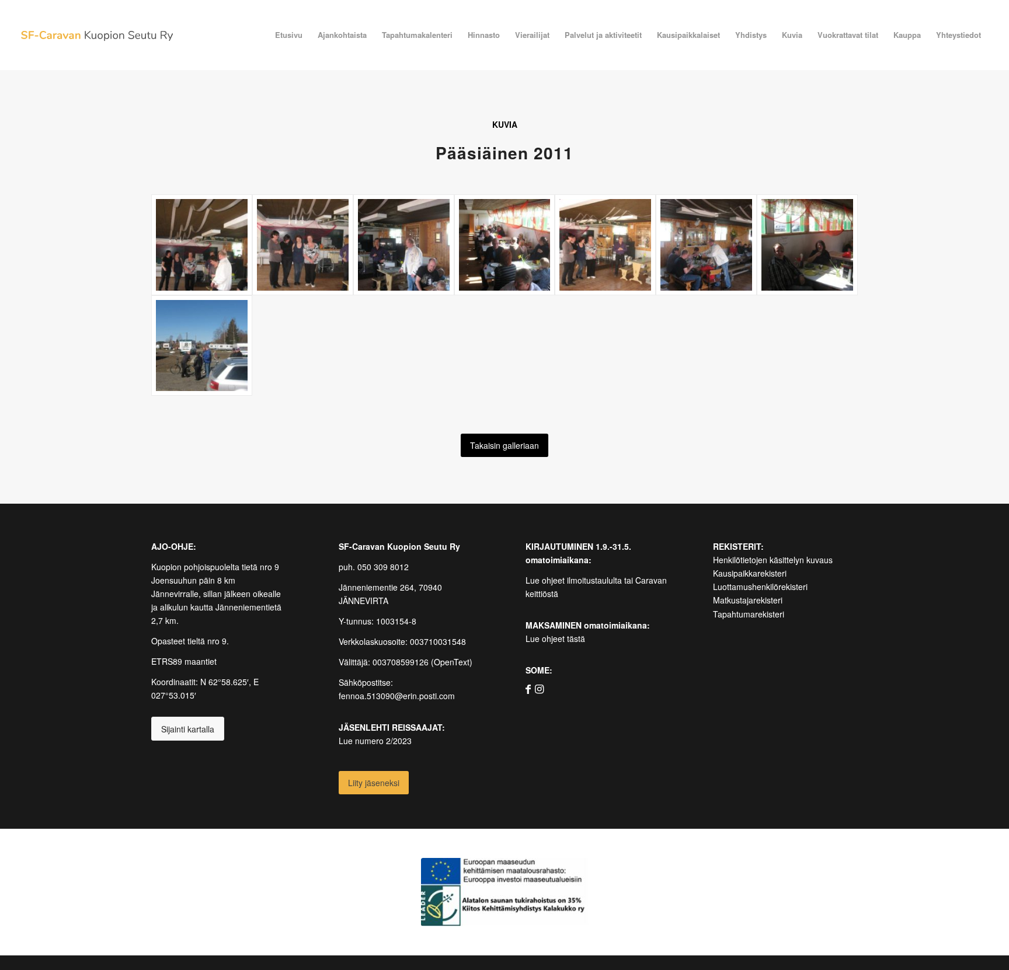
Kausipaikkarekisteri (750, 573)
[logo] (96, 35)
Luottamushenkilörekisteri (760, 586)
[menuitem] (288, 35)
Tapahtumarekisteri (748, 614)
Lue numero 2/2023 (375, 740)
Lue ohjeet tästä (555, 638)
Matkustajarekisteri (747, 600)
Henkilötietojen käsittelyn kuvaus (773, 560)
